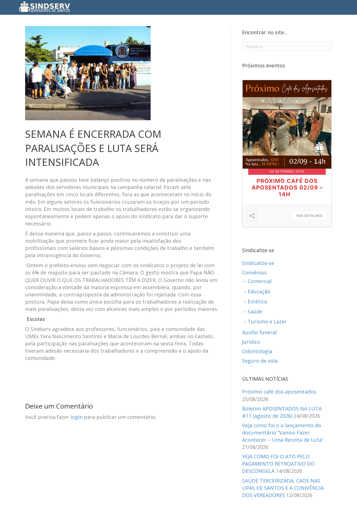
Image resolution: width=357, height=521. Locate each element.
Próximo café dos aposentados (279, 391)
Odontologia (257, 351)
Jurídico (251, 341)
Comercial (260, 281)
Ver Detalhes (309, 216)
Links (235, 6)
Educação (259, 291)
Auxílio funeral (259, 332)
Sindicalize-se (258, 263)
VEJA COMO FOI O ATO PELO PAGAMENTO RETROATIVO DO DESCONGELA (278, 463)
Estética (257, 301)
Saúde (255, 311)
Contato (216, 6)
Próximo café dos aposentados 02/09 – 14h (287, 188)
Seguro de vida (260, 360)
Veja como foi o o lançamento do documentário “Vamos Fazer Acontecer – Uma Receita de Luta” (283, 432)
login (77, 417)
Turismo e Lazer (267, 321)
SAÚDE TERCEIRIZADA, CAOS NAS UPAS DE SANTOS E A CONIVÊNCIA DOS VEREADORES (283, 487)
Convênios (254, 272)
